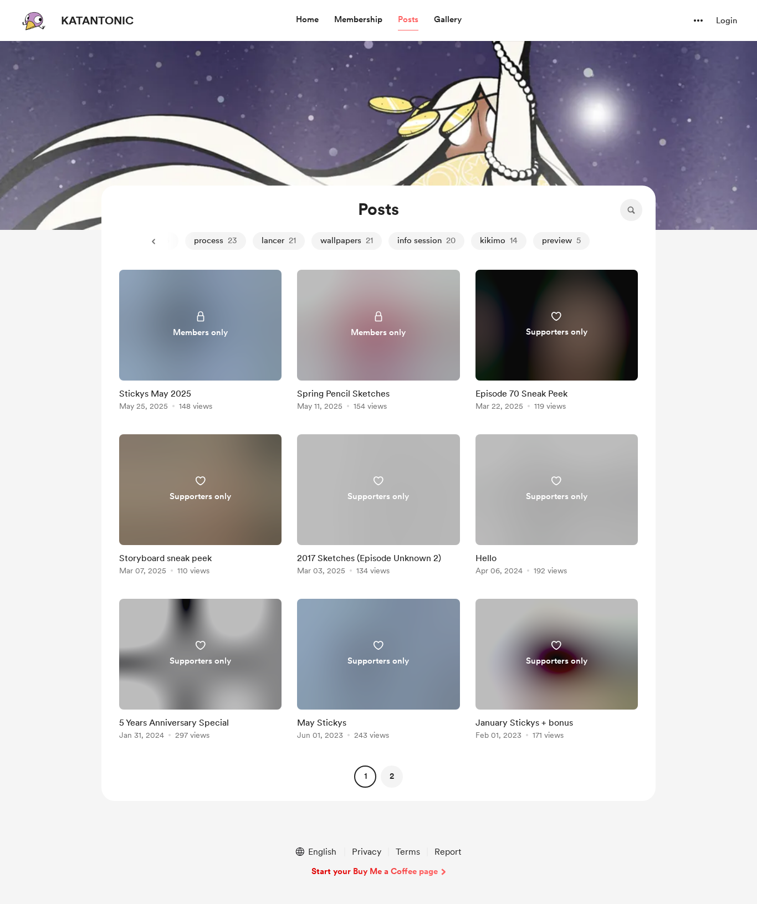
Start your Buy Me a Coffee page (374, 871)
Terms (408, 851)
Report (447, 851)
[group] (200, 342)
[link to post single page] (200, 342)
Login (726, 20)
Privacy (366, 851)
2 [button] (392, 776)
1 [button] (365, 776)
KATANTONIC (97, 20)
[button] (307, 20)
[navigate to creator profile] (34, 20)
